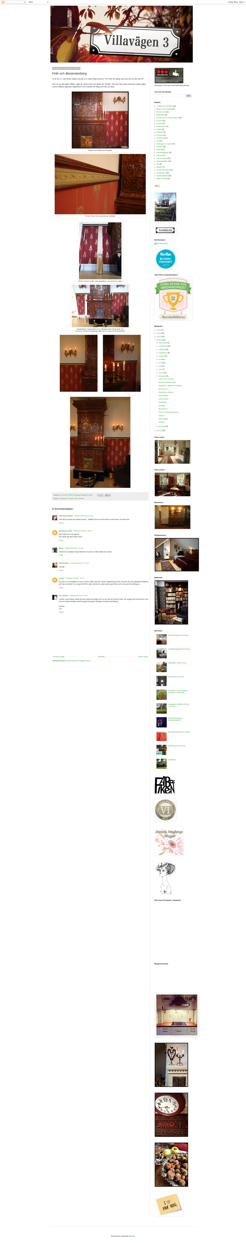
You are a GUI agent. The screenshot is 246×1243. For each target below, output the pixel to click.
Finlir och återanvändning (168, 412)
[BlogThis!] (101, 495)
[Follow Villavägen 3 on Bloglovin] (165, 894)
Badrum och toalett (163, 109)
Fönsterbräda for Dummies (178, 635)
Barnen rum (161, 112)
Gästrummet (161, 126)
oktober (162, 349)
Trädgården (161, 173)
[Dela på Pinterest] (109, 495)
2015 (159, 333)
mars (161, 373)
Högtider (159, 132)
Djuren (159, 121)
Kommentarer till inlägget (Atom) (78, 661)
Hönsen (159, 135)
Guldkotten (163, 402)
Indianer (162, 422)
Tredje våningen (162, 170)
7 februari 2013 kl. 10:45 (73, 548)
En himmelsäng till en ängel (179, 732)
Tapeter (159, 167)
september (163, 353)
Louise (61, 578)
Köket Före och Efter (176, 677)
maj (160, 366)
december (163, 343)
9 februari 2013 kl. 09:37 (78, 596)
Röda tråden (163, 396)
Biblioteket (160, 115)
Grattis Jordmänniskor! (167, 382)
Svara (61, 523)
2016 (159, 330)
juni (160, 363)
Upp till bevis (164, 399)
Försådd (162, 406)
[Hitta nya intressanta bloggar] (161, 243)
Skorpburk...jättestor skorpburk (170, 386)
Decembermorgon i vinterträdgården (175, 719)
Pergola (159, 155)
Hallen (159, 129)
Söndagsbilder (162, 161)
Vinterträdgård (162, 176)
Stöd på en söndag (166, 392)
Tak (157, 164)
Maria (61, 548)
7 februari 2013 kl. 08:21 (82, 531)
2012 (159, 431)
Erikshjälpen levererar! (177, 746)
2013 (159, 340)
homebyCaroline (65, 531)
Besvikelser (163, 409)
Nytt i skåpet (163, 419)
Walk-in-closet (161, 179)
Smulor (161, 416)
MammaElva (64, 563)
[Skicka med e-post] (98, 495)
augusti (162, 356)
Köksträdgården (162, 153)
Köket (158, 150)
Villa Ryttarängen (66, 516)
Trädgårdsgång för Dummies (179, 649)
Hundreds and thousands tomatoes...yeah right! (178, 692)
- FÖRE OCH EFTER (164, 106)
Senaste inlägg (58, 657)
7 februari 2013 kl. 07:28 (83, 516)
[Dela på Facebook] (106, 495)
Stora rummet (79, 498)
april (161, 369)
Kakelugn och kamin (67, 498)
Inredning (160, 138)
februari (162, 376)
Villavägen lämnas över (177, 663)
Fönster (159, 124)
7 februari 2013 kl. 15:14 (79, 563)
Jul (157, 141)
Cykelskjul (172, 760)
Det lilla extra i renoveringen (167, 118)
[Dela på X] (103, 495)
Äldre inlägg (143, 657)
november (163, 346)
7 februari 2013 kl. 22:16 (74, 578)
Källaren (159, 147)
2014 (159, 337)
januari (162, 426)
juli (160, 359)
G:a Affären (63, 596)
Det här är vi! (163, 389)
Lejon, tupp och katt (166, 379)
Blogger (132, 1236)
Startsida (101, 657)
